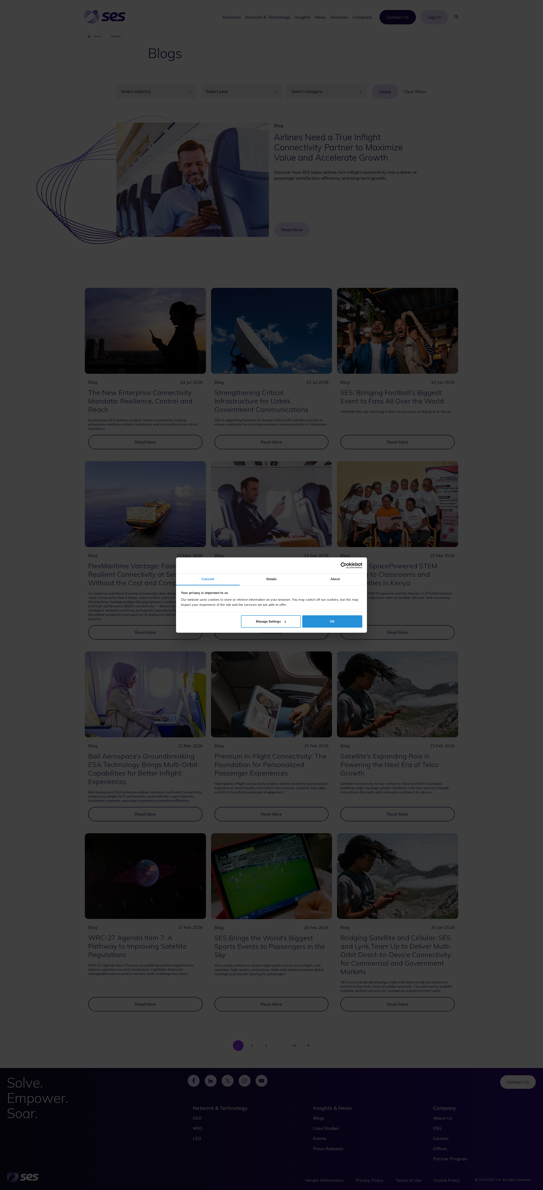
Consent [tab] (208, 579)
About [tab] (335, 579)
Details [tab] (271, 579)
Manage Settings (268, 621)
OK (332, 621)
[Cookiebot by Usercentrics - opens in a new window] (343, 565)
